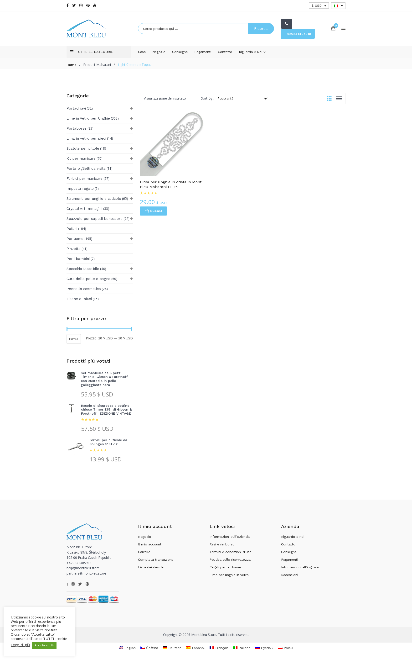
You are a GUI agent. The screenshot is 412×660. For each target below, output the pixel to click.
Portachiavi (76, 108)
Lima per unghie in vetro (229, 575)
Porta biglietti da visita (86, 168)
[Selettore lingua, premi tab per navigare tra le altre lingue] (338, 5)
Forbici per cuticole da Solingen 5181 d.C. (108, 442)
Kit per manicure (81, 158)
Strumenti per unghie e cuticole (94, 198)
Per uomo (75, 239)
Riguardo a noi (251, 52)
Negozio (158, 52)
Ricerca (261, 28)
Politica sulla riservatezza (230, 559)
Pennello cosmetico (84, 289)
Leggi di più (20, 645)
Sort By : (207, 98)
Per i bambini (78, 259)
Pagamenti (202, 52)
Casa (142, 52)
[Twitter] (74, 5)
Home (71, 65)
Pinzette (74, 249)
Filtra (73, 339)
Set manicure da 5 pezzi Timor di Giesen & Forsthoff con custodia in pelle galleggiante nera (104, 379)
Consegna (180, 52)
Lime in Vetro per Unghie (88, 118)
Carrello (144, 552)
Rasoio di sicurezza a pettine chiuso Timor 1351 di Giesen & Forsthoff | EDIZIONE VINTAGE (106, 410)
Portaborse (77, 128)
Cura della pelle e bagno (88, 279)
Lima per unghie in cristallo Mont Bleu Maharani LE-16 (170, 184)
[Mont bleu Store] (99, 28)
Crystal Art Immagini (84, 208)
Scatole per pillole (83, 148)
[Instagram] (81, 5)
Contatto (225, 52)
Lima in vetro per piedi (86, 138)
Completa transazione (156, 559)
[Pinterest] (88, 5)
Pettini (72, 229)
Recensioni (289, 575)
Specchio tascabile (83, 269)
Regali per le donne (225, 567)
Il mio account (149, 544)
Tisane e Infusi (79, 299)
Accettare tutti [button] (44, 645)
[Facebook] (68, 5)
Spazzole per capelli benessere (95, 218)
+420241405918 (298, 34)
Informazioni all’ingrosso (300, 567)
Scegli (156, 211)
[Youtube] (95, 5)
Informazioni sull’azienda (230, 537)
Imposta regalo (80, 188)
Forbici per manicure (85, 178)
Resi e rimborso (222, 544)
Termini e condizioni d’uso (231, 552)
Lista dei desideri (151, 567)
